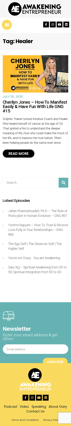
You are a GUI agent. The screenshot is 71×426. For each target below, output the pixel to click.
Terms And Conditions (25, 420)
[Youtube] (59, 24)
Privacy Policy (51, 420)
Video (24, 406)
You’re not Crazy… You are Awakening (34, 258)
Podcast (10, 406)
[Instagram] (53, 24)
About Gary (58, 406)
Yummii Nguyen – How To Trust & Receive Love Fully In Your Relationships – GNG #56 (38, 229)
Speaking (38, 406)
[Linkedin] (66, 24)
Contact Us (35, 411)
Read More (19, 153)
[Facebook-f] (46, 24)
